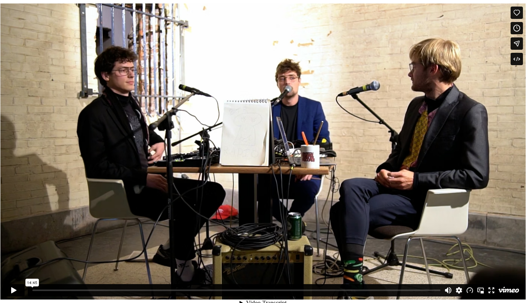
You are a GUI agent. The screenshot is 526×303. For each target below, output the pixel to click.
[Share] (517, 43)
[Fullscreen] (491, 290)
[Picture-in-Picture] (480, 290)
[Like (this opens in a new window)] (517, 13)
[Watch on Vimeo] (509, 290)
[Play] (14, 290)
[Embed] (517, 59)
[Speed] (469, 290)
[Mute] (448, 290)
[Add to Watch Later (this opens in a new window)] (517, 28)
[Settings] (459, 290)
